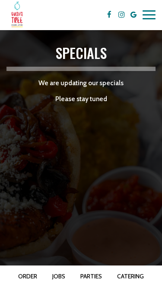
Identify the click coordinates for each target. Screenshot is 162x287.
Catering (130, 276)
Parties (91, 276)
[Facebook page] (109, 15)
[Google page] (133, 15)
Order (27, 276)
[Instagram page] (121, 15)
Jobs (58, 276)
